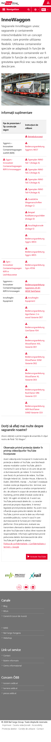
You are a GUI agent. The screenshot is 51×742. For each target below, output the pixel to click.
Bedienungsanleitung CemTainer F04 (34, 329)
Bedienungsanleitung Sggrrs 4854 (34, 240)
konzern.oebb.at (10, 683)
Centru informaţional (12, 665)
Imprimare (6, 725)
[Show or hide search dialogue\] (28, 9)
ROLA (5, 611)
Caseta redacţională (21, 725)
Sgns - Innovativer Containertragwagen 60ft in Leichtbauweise (12, 268)
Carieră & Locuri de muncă (15, 616)
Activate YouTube (38, 556)
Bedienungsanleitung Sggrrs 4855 (34, 253)
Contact (6, 655)
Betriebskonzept (35, 136)
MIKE (5, 628)
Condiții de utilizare (26, 728)
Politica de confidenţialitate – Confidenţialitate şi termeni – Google (25, 545)
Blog (5, 606)
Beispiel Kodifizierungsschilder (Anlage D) (35, 215)
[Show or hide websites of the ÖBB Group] (48, 2)
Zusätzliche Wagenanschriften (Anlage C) (33, 202)
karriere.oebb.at (10, 688)
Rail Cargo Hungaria (12, 633)
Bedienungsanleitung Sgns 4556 (34, 267)
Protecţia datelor (9, 728)
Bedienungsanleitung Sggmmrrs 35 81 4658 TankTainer (34, 288)
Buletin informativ (11, 660)
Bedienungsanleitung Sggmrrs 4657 (34, 148)
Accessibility (37, 725)
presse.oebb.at (9, 693)
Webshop (7, 638)
